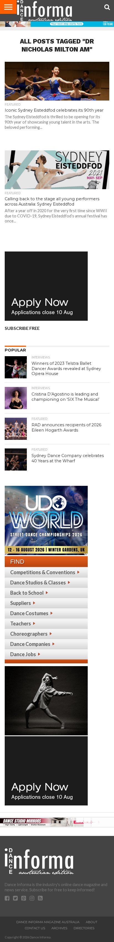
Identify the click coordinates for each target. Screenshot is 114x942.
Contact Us (35, 928)
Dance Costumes (29, 613)
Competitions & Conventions (42, 572)
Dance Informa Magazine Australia (47, 922)
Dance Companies (30, 644)
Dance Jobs (23, 654)
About (91, 922)
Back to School (27, 593)
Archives (59, 928)
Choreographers (29, 634)
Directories (84, 928)
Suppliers (20, 603)
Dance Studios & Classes (38, 582)
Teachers (20, 623)
